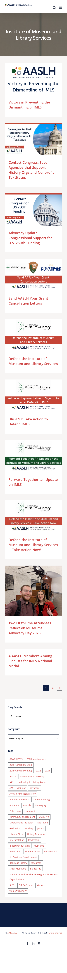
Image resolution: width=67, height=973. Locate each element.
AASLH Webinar (18, 787)
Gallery (38, 78)
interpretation (17, 839)
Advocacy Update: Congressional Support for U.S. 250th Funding (29, 209)
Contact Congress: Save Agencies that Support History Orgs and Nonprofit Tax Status (29, 139)
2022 (38, 770)
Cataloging (40, 805)
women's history (18, 890)
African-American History (23, 793)
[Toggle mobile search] (54, 7)
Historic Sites (16, 834)
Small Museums (18, 868)
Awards (27, 805)
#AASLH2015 (16, 759)
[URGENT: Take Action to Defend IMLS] (33, 395)
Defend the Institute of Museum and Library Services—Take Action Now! (29, 516)
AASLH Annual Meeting (32, 776)
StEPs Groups (26, 885)
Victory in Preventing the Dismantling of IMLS (29, 78)
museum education (20, 845)
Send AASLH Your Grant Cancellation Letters (29, 274)
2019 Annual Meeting (21, 770)
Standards (35, 868)
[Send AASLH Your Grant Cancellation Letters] (33, 275)
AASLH (13, 776)
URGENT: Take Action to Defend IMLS (29, 395)
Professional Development (23, 857)
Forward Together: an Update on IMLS (29, 456)
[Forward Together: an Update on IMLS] (33, 456)
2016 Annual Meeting (21, 764)
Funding (28, 828)
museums (39, 845)
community (31, 811)
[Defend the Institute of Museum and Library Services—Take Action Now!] (33, 516)
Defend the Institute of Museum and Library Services (29, 335)
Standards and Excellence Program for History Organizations (33, 877)
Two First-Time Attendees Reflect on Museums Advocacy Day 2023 (29, 590)
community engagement (22, 816)
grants (40, 828)
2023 (47, 770)
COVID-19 (44, 816)
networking (15, 851)
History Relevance (36, 834)
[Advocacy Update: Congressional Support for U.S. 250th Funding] (33, 209)
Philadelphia (50, 851)
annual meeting (41, 799)
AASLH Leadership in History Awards (29, 782)
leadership (33, 839)
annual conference (19, 799)
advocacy (34, 787)
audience (14, 805)
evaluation (15, 828)
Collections (15, 811)
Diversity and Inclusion (21, 822)
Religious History (18, 862)
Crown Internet (55, 932)
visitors (41, 885)
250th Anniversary (36, 759)
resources (36, 862)
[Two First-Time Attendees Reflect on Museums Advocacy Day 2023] (33, 591)
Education (42, 822)
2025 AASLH (12, 932)
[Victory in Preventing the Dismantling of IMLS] (33, 79)
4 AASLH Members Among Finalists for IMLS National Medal (30, 660)
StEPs (12, 885)
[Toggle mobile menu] (60, 7)
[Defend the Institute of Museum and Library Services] (33, 335)
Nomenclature (32, 851)
